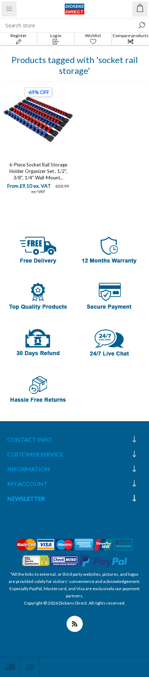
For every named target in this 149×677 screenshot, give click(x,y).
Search (142, 25)
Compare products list (130, 38)
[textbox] (67, 25)
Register (18, 35)
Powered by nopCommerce (74, 610)
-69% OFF (38, 92)
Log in (55, 35)
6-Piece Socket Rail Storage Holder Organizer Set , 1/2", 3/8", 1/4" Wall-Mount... (38, 171)
